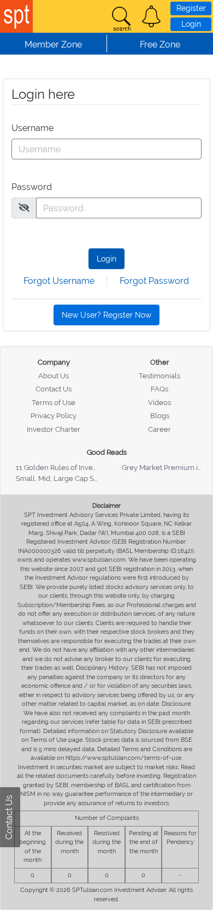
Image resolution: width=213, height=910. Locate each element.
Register (191, 8)
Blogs (159, 416)
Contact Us (54, 389)
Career (159, 429)
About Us (53, 376)
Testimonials (159, 376)
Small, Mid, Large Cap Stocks (63, 478)
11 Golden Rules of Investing (62, 467)
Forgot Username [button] (58, 281)
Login (191, 24)
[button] (151, 16)
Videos (159, 403)
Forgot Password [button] (154, 281)
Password (31, 187)
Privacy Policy (53, 416)
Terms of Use (53, 403)
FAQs (159, 389)
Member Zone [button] (53, 44)
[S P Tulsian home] (16, 16)
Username (32, 128)
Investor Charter (53, 429)
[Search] (121, 19)
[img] (24, 207)
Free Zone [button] (160, 44)
